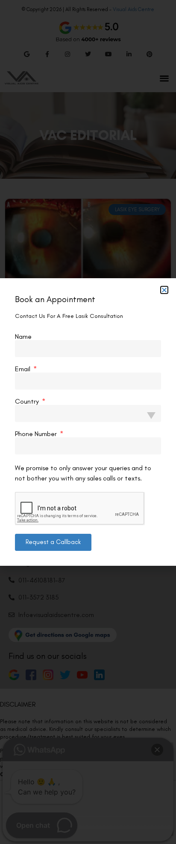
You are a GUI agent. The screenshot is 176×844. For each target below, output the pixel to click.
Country (28, 401)
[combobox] (88, 413)
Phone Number (37, 434)
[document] (88, 422)
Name (23, 336)
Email (23, 369)
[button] (164, 290)
